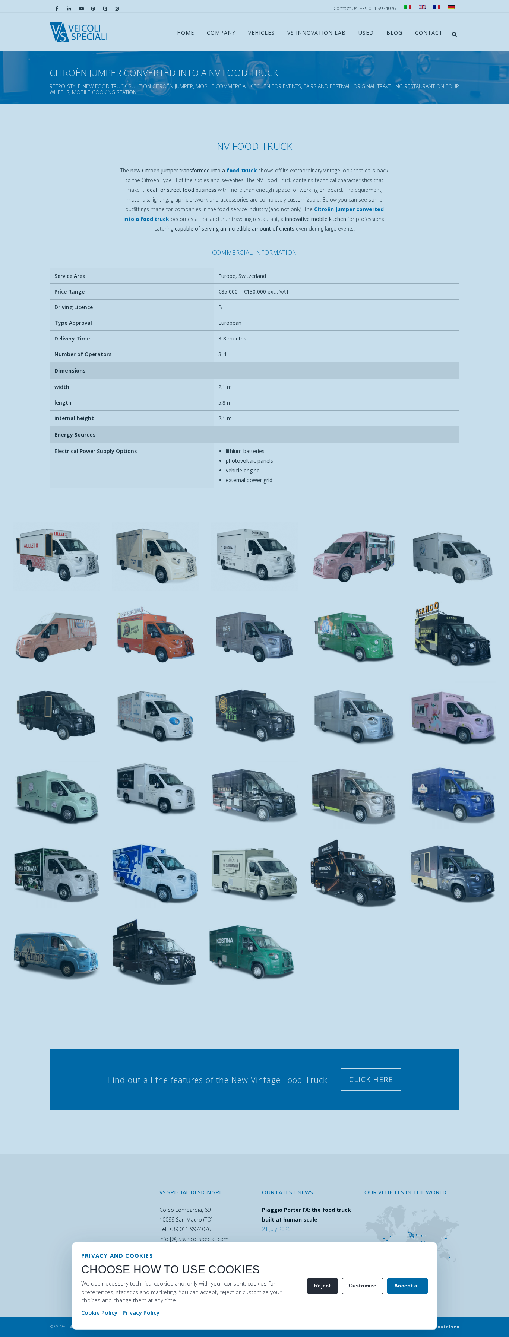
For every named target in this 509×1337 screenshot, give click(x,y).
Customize (363, 1286)
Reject (322, 1286)
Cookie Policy (99, 1312)
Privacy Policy (141, 1312)
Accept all (407, 1286)
